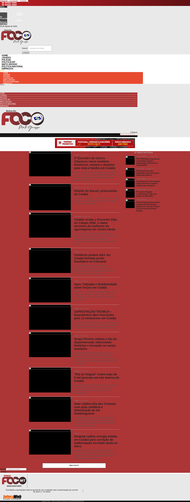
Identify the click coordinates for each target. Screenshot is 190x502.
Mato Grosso (9, 64)
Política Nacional (12, 66)
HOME (5, 55)
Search (25, 48)
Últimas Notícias (11, 21)
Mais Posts (74, 465)
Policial (6, 60)
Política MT (8, 62)
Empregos (7, 68)
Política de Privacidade (11, 17)
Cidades (6, 57)
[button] (3, 7)
